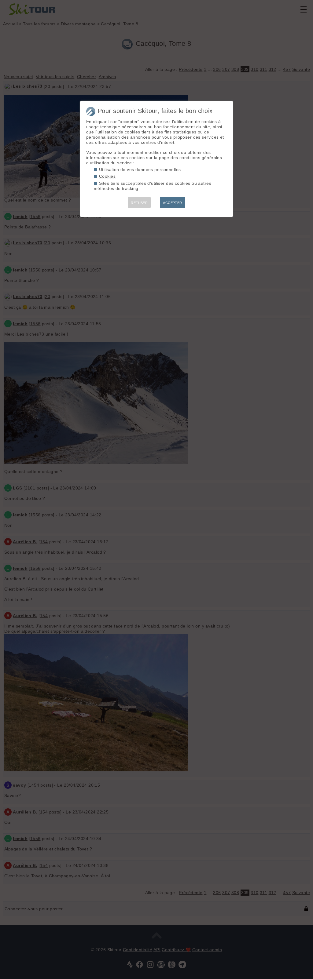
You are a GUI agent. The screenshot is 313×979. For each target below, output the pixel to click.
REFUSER (139, 203)
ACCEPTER (172, 203)
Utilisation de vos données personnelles (140, 169)
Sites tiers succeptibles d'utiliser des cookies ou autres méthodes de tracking (152, 186)
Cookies (107, 176)
